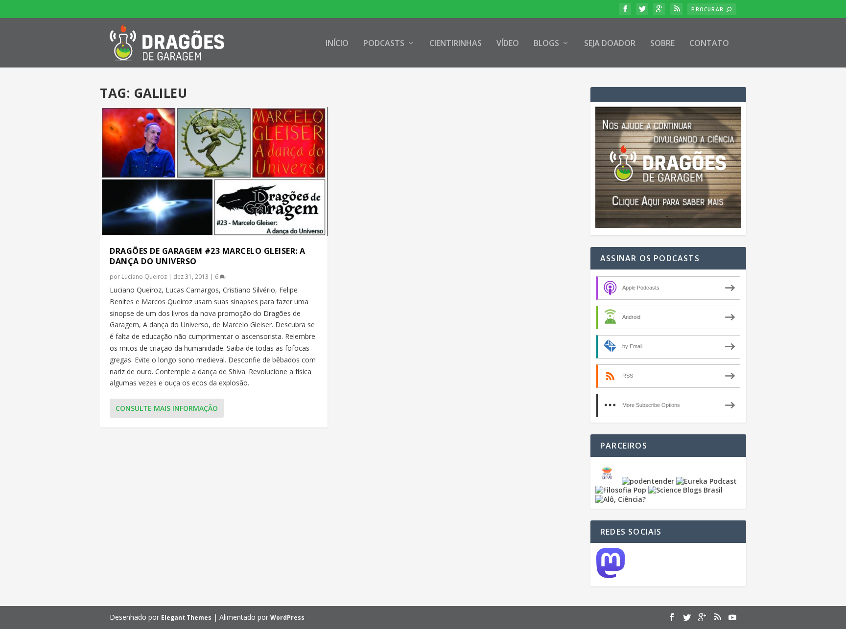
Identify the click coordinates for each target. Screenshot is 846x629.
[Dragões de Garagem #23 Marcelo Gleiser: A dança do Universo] (214, 171)
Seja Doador (609, 43)
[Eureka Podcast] (706, 481)
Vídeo (507, 43)
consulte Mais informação (167, 408)
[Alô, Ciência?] (620, 499)
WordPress (287, 617)
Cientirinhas (455, 43)
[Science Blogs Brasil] (685, 489)
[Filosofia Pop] (620, 489)
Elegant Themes (186, 617)
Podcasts (383, 43)
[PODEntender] (648, 481)
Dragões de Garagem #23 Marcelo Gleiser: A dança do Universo (208, 256)
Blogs (546, 43)
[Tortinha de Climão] (608, 481)
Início (337, 43)
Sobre (662, 43)
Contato (709, 43)
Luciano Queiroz (144, 276)
